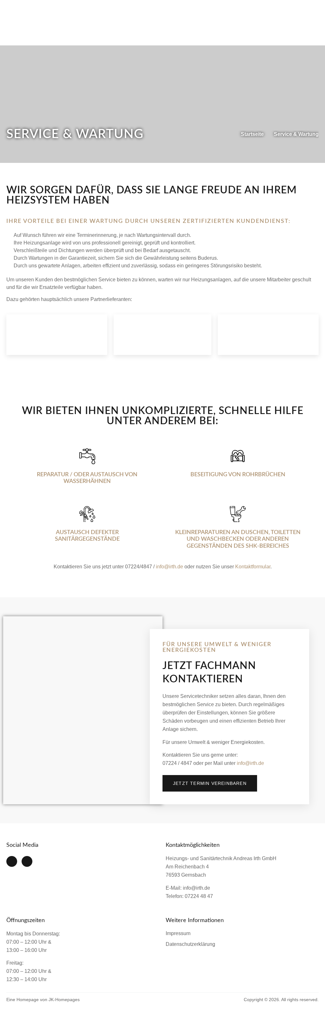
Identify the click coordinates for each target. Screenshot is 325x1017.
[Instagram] (27, 861)
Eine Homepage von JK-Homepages (43, 999)
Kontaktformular (252, 566)
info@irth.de (169, 566)
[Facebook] (11, 861)
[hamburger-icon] (311, 23)
